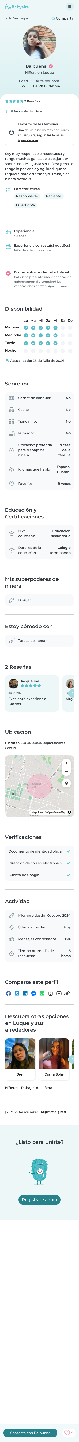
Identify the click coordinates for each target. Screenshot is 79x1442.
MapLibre (37, 812)
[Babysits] (17, 6)
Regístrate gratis (53, 1112)
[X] (16, 993)
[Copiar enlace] (67, 993)
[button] (32, 693)
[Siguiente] (72, 693)
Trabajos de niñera (36, 1088)
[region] (39, 786)
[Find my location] (66, 783)
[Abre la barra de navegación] (70, 7)
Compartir (64, 18)
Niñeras (11, 1088)
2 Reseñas (32, 101)
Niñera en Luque (39, 73)
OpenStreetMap (56, 812)
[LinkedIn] (25, 993)
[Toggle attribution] (69, 812)
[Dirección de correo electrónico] (59, 993)
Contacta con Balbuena (30, 1433)
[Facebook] (8, 993)
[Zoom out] (66, 771)
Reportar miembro (23, 1112)
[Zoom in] (66, 763)
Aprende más (28, 140)
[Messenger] (33, 993)
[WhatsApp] (42, 993)
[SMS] (50, 993)
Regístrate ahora (39, 1199)
